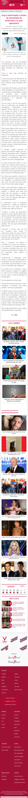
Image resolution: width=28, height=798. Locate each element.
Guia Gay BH (17, 759)
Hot (2, 721)
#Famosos (17, 737)
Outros (3, 727)
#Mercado (16, 730)
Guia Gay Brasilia (18, 753)
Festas (3, 724)
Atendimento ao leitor (10, 704)
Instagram (4, 779)
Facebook (4, 776)
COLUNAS (4, 743)
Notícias (11, 11)
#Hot (15, 727)
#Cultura (16, 718)
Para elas (17, 677)
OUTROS (16, 773)
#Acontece (17, 724)
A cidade (4, 674)
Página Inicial (4, 11)
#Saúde (16, 733)
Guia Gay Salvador (18, 756)
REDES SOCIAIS (5, 773)
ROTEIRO (4, 670)
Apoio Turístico (18, 689)
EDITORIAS (17, 711)
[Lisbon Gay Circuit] (14, 657)
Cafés (3, 683)
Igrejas (16, 674)
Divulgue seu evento (10, 701)
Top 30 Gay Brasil (6, 747)
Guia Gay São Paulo (19, 750)
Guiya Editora (17, 747)
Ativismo (4, 715)
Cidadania (4, 686)
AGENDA (16, 586)
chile (16, 315)
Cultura (3, 718)
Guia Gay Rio (17, 766)
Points (16, 680)
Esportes (4, 692)
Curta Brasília (5, 750)
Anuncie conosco (10, 698)
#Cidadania (18, 11)
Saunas (16, 683)
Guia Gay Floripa (18, 763)
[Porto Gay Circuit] (14, 661)
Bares (3, 680)
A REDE (16, 743)
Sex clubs (17, 686)
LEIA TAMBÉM (14, 323)
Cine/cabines (5, 689)
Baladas (4, 677)
